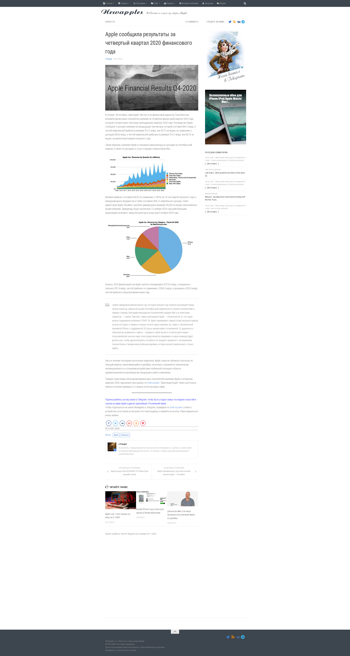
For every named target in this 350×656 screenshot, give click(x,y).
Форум (222, 3)
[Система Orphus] (221, 252)
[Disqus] (151, 576)
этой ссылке (153, 382)
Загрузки (208, 3)
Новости (110, 21)
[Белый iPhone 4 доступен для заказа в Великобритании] (151, 497)
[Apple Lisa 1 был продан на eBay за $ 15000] (120, 500)
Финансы (125, 435)
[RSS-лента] (234, 21)
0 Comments (192, 21)
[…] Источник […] (212, 163)
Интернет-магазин (189, 3)
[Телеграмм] (243, 21)
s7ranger (108, 59)
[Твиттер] (230, 21)
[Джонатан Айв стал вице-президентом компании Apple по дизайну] (182, 498)
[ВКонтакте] (238, 21)
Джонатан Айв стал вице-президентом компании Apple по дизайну (181, 514)
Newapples (122, 12)
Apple (116, 435)
